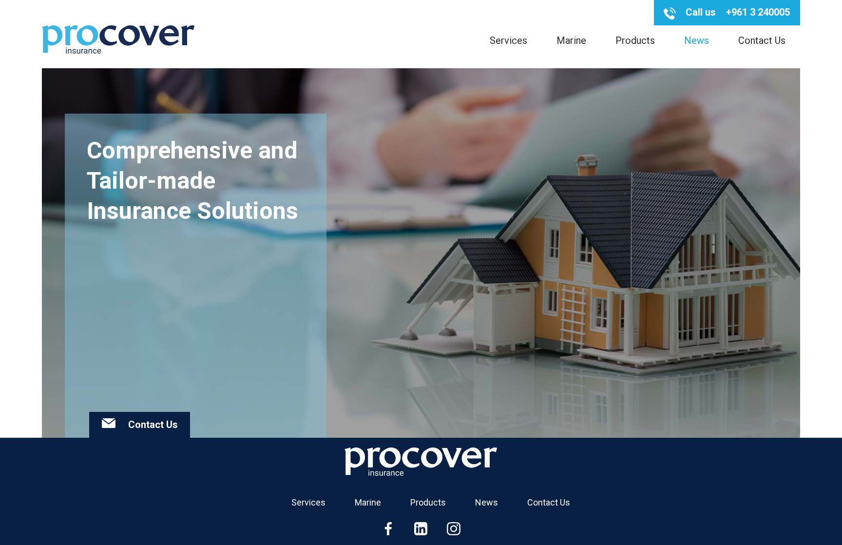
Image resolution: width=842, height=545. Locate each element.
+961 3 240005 (758, 12)
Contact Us (761, 40)
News (696, 40)
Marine (571, 40)
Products (635, 40)
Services (508, 40)
